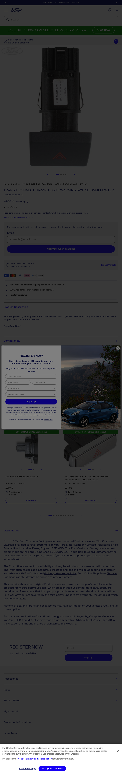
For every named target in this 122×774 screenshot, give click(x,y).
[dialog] (61, 759)
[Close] (118, 751)
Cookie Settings (27, 768)
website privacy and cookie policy (35, 758)
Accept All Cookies (52, 768)
